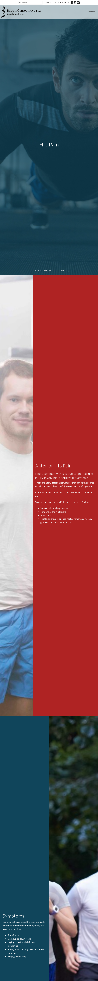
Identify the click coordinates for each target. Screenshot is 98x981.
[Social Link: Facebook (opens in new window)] (72, 2)
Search (49, 3)
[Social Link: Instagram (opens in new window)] (75, 2)
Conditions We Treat (43, 270)
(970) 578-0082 (62, 3)
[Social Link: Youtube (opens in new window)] (78, 2)
